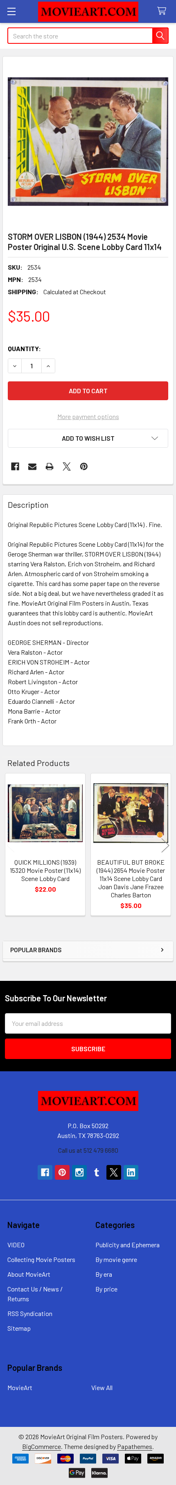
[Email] (32, 466)
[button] (88, 438)
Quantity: (24, 348)
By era (103, 1274)
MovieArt (19, 1387)
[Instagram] (79, 1172)
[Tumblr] (96, 1172)
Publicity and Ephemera (127, 1244)
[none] (88, 141)
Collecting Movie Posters (41, 1259)
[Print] (49, 466)
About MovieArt (28, 1274)
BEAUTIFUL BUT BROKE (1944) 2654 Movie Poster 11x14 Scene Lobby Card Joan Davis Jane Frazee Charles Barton (131, 878)
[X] (66, 466)
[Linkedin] (131, 1172)
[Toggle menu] (11, 11)
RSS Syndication (29, 1313)
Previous (10, 845)
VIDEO (16, 1244)
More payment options (88, 416)
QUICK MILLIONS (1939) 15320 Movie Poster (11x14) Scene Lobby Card (45, 870)
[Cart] (163, 11)
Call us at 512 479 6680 (88, 1150)
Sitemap (19, 1328)
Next (165, 845)
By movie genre (116, 1259)
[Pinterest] (84, 466)
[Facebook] (15, 466)
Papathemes (134, 1446)
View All (102, 1387)
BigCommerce (41, 1446)
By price (106, 1289)
